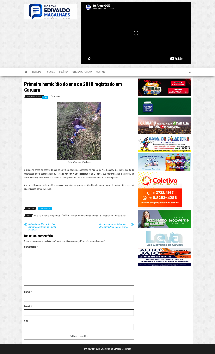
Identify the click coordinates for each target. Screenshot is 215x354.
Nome (28, 292)
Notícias (36, 71)
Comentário (31, 247)
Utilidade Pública (82, 71)
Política (63, 71)
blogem (57, 96)
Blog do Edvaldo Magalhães (47, 215)
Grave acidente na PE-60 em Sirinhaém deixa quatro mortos (113, 225)
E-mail (28, 306)
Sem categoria (45, 208)
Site (26, 320)
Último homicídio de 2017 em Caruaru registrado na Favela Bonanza (42, 227)
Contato (100, 71)
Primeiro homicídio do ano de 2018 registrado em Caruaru (97, 215)
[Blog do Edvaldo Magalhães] (26, 72)
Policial (50, 71)
